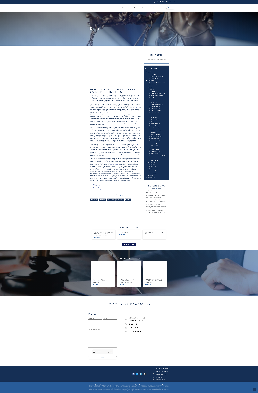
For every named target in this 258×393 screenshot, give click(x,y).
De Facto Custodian (155, 115)
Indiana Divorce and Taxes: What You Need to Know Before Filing (154, 281)
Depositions (153, 117)
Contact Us (145, 8)
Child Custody (153, 91)
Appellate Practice (152, 72)
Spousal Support (154, 158)
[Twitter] (137, 374)
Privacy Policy (163, 384)
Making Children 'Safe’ (156, 141)
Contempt (153, 166)
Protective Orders (155, 85)
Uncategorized (151, 177)
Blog (153, 8)
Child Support (153, 98)
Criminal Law (151, 80)
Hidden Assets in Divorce (156, 136)
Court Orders (153, 171)
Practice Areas (126, 8)
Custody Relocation (155, 113)
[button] (94, 200)
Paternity (152, 147)
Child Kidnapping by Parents (157, 93)
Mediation (153, 173)
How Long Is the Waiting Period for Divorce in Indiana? (102, 281)
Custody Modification (155, 110)
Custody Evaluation (155, 106)
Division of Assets (154, 119)
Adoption (152, 89)
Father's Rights (154, 125)
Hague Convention (155, 134)
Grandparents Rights (155, 128)
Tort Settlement (154, 160)
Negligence (151, 175)
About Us (136, 8)
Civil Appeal (153, 74)
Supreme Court (154, 78)
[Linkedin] (141, 374)
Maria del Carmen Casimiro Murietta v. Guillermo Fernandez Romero (103, 234)
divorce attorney (126, 193)
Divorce (94, 193)
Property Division (154, 149)
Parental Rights (154, 143)
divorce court (134, 193)
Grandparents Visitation (156, 130)
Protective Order (154, 153)
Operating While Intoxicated (157, 82)
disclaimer (149, 384)
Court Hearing (154, 168)
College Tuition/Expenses (156, 104)
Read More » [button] (97, 237)
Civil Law (152, 164)
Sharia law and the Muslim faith (158, 156)
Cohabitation (153, 102)
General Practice (152, 162)
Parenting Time (154, 145)
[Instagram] (144, 374)
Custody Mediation (155, 108)
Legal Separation (154, 138)
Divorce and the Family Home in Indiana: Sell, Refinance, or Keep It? (127, 281)
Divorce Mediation (155, 123)
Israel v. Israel (124, 232)
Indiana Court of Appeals (156, 76)
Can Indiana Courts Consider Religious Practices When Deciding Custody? (156, 206)
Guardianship (153, 132)
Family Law (150, 87)
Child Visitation (154, 100)
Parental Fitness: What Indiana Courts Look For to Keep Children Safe (155, 212)
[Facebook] (133, 374)
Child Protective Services (156, 95)
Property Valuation (155, 151)
